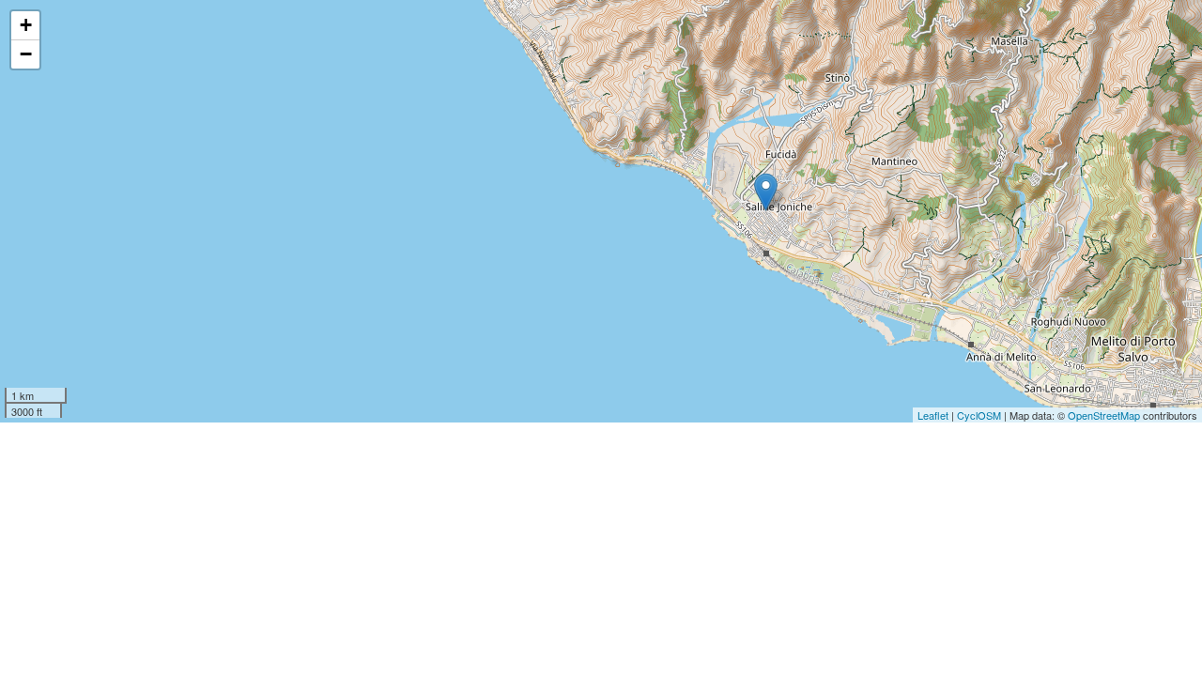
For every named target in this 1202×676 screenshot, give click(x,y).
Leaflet (932, 414)
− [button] (26, 54)
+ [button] (26, 25)
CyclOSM (979, 414)
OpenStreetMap (1104, 414)
